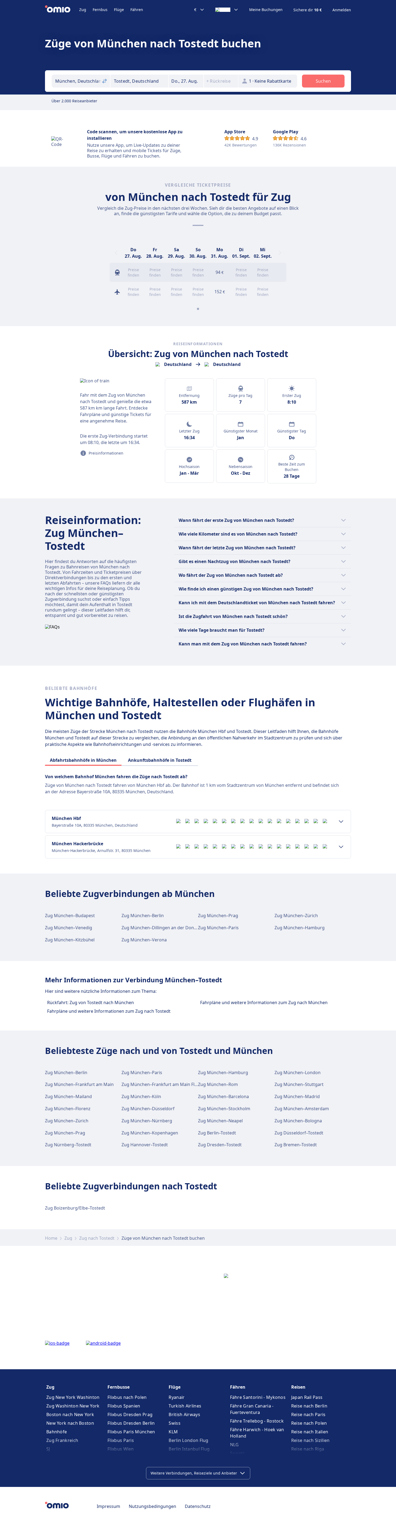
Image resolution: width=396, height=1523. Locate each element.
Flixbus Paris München (131, 1432)
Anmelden (341, 10)
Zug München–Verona (144, 940)
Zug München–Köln (141, 1096)
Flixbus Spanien (123, 1406)
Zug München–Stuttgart (299, 1084)
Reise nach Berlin (309, 1406)
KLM (173, 1432)
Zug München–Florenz (68, 1109)
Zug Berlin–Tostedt (217, 1133)
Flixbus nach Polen (127, 1397)
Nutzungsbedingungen (152, 1506)
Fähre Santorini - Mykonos (258, 1397)
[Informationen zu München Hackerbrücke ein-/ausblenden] (341, 847)
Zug (82, 9)
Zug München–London (298, 1072)
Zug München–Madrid (297, 1096)
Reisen (298, 1387)
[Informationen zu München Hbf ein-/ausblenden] (341, 821)
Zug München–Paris (218, 928)
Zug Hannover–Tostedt (144, 1145)
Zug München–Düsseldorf (148, 1109)
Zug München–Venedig (68, 928)
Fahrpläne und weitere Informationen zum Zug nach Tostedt (109, 1011)
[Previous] (116, 253)
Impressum (108, 1506)
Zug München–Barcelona (223, 1096)
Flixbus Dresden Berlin (131, 1423)
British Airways (184, 1414)
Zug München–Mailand (68, 1096)
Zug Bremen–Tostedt (296, 1145)
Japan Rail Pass (307, 1397)
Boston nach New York (70, 1414)
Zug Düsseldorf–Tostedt (299, 1133)
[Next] (280, 253)
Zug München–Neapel (220, 1121)
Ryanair (177, 1397)
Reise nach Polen (309, 1423)
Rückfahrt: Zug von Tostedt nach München (90, 1002)
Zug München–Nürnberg (146, 1121)
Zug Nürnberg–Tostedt (68, 1145)
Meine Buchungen (266, 10)
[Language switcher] (226, 9)
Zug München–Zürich (296, 915)
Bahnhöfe (56, 1432)
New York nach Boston (70, 1423)
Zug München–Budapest (70, 915)
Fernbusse (118, 1387)
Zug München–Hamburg (300, 928)
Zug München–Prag (218, 915)
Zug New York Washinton (73, 1397)
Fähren (136, 9)
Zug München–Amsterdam (302, 1109)
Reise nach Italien (309, 1432)
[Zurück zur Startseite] (62, 9)
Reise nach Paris (308, 1414)
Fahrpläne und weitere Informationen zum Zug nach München (264, 1002)
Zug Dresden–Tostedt (220, 1145)
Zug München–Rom (218, 1084)
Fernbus (100, 9)
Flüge (119, 9)
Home (51, 1238)
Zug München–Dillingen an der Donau (160, 928)
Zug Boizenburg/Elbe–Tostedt (75, 1208)
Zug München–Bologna (298, 1121)
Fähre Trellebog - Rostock (257, 1421)
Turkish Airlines (185, 1406)
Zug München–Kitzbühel (70, 940)
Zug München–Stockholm (224, 1109)
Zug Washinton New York (73, 1406)
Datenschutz (198, 1506)
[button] (186, 81)
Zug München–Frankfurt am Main (79, 1084)
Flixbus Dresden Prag (129, 1414)
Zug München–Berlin (142, 915)
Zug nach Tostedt (96, 1238)
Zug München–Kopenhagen (149, 1133)
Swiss (174, 1423)
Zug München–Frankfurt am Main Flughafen (166, 1084)
